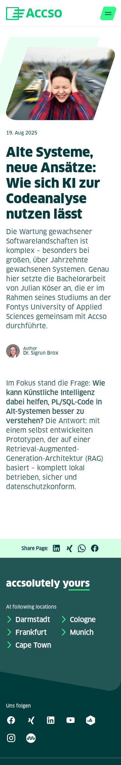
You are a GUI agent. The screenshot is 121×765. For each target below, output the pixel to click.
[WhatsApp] (83, 548)
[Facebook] (96, 548)
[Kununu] (31, 737)
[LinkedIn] (58, 548)
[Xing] (71, 548)
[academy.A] (90, 720)
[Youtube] (71, 720)
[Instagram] (11, 737)
